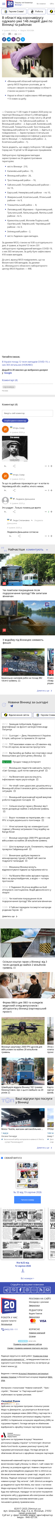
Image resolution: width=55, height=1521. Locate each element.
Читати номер (27, 1199)
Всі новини (41, 3)
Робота (39, 11)
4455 (17, 34)
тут (15, 1366)
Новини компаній (37, 1333)
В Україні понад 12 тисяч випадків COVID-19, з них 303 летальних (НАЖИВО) (26, 363)
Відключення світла (19, 715)
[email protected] (27, 1513)
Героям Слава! (16, 11)
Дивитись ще (45, 690)
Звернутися (34, 1305)
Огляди (32, 1336)
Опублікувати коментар (15, 420)
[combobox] (36, 549)
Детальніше (6, 1324)
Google (8, 372)
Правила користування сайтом (27, 1344)
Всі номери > (27, 1278)
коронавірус (9, 387)
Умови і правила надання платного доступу (27, 1348)
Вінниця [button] (18, 5)
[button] (3, 4)
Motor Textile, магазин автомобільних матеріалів (22, 1129)
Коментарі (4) (9, 380)
